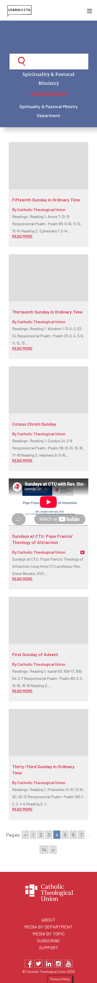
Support (48, 947)
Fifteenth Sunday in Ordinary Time (46, 199)
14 (44, 850)
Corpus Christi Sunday (34, 424)
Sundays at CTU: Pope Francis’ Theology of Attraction (42, 539)
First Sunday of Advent (35, 654)
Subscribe (48, 940)
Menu (86, 10)
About (48, 919)
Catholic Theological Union (41, 209)
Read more (22, 236)
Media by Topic (49, 933)
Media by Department (48, 926)
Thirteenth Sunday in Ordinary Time (47, 312)
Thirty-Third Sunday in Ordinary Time (43, 769)
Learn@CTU (27, 11)
